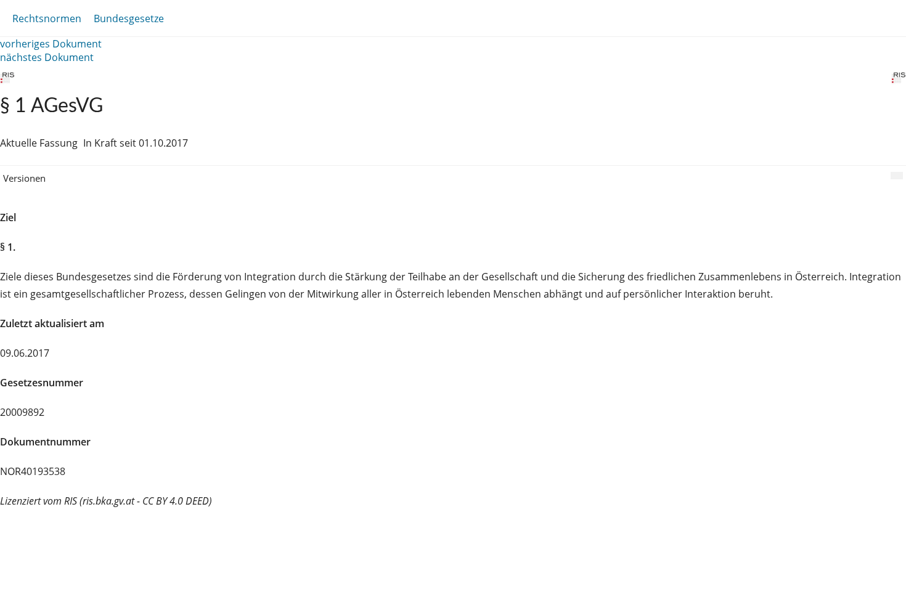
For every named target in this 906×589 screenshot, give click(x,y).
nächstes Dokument (47, 57)
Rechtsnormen (46, 18)
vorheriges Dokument (51, 44)
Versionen (24, 178)
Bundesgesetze (129, 18)
